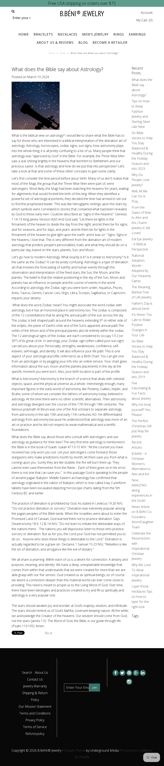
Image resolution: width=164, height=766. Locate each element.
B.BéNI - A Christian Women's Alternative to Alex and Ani (141, 463)
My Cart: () (144, 20)
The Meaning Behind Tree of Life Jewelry (141, 292)
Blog (83, 42)
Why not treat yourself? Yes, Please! (141, 409)
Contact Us (35, 679)
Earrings (137, 34)
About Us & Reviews (55, 42)
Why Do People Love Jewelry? (140, 180)
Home (23, 34)
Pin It (48, 633)
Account (147, 12)
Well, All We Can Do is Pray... (139, 196)
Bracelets (43, 34)
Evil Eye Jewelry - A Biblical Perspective (142, 244)
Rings (118, 34)
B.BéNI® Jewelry (82, 13)
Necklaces (67, 34)
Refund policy (34, 733)
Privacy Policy (34, 720)
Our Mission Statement (35, 706)
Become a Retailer (110, 42)
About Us (41, 672)
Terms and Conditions (35, 713)
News (63, 53)
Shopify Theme (74, 750)
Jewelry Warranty (35, 686)
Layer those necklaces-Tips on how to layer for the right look (142, 596)
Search (27, 672)
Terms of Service (35, 727)
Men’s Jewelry (95, 34)
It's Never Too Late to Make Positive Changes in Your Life (142, 324)
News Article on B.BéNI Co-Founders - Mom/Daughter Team (143, 517)
